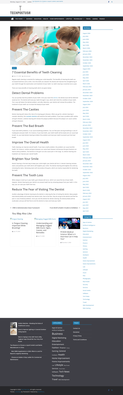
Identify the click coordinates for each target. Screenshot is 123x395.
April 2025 (86, 81)
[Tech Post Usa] (12, 19)
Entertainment (87, 237)
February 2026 (87, 51)
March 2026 (86, 48)
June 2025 (86, 75)
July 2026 (85, 36)
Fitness (85, 246)
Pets (84, 275)
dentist (55, 98)
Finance (102, 19)
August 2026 (86, 33)
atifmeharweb (26, 76)
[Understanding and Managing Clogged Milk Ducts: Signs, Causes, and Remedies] (45, 219)
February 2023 (87, 158)
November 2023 (87, 131)
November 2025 (87, 60)
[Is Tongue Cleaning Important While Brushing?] (16, 219)
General (85, 252)
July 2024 (85, 107)
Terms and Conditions (80, 339)
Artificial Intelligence (89, 225)
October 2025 (87, 63)
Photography (86, 278)
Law (84, 267)
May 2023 (86, 149)
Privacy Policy (77, 336)
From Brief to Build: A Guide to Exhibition (64, 208)
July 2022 (85, 178)
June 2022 (86, 181)
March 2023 (86, 155)
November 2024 (87, 95)
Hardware (86, 255)
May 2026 (86, 42)
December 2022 (87, 163)
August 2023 (86, 140)
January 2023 (87, 161)
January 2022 (87, 196)
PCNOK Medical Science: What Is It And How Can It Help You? (69, 235)
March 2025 (86, 84)
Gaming (95, 19)
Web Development (88, 305)
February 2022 (87, 193)
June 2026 (86, 39)
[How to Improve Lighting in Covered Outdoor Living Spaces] (13, 331)
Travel (88, 19)
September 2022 (88, 172)
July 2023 (85, 143)
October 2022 (87, 169)
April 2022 (86, 187)
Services (85, 287)
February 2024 (87, 122)
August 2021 (86, 199)
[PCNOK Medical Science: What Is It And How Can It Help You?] (69, 219)
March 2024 (86, 119)
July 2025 (85, 72)
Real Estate (86, 281)
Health (45, 19)
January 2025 (87, 89)
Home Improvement (89, 261)
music (84, 273)
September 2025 (88, 66)
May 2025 (86, 78)
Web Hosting (86, 308)
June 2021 (86, 205)
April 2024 (86, 116)
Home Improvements (57, 19)
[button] (24, 19)
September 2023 (88, 137)
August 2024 (86, 104)
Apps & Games (87, 222)
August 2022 (86, 175)
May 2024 (86, 113)
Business (29, 19)
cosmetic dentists (31, 116)
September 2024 (88, 101)
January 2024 (87, 125)
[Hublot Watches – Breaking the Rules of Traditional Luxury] (13, 325)
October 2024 (87, 98)
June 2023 (86, 146)
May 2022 (86, 184)
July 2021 (85, 202)
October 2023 (87, 134)
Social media (86, 290)
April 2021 (86, 211)
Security (85, 284)
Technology (78, 19)
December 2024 (87, 92)
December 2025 (87, 57)
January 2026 (87, 54)
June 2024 (86, 110)
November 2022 (87, 166)
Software (85, 293)
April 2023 (86, 152)
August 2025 (86, 69)
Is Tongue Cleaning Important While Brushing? (20, 225)
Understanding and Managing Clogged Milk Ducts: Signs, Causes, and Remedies (44, 228)
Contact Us (76, 328)
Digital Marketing (88, 231)
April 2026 (86, 45)
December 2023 (87, 128)
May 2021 (86, 208)
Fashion (85, 240)
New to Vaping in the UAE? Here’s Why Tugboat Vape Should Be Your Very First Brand (30, 339)
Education (37, 19)
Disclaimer (76, 332)
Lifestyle (69, 19)
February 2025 (87, 86)
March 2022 (86, 190)
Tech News (19, 19)
